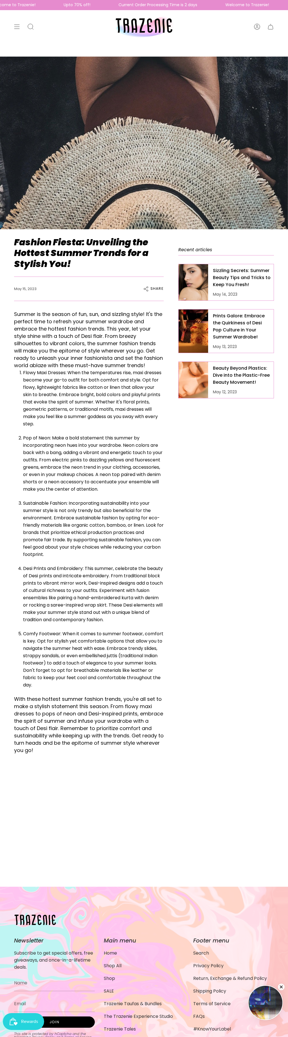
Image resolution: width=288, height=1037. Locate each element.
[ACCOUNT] (257, 26)
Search (201, 953)
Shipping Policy (209, 991)
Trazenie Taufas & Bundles (133, 1003)
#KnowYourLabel (212, 1029)
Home (110, 953)
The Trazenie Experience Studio (138, 1016)
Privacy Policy (208, 965)
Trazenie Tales (120, 1029)
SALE (109, 991)
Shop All (113, 965)
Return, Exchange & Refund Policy (230, 978)
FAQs (199, 1016)
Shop (109, 978)
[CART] (270, 26)
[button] (30, 26)
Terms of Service (212, 1003)
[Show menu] (17, 26)
